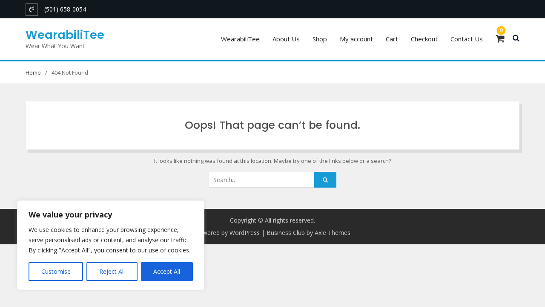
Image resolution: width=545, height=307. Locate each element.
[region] (110, 245)
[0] (500, 39)
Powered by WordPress (227, 233)
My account (356, 39)
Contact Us (466, 39)
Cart (392, 39)
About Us (286, 39)
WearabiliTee (65, 35)
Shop (320, 39)
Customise (56, 271)
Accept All (166, 271)
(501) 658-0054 (65, 9)
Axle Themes (332, 233)
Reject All (112, 271)
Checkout (424, 39)
